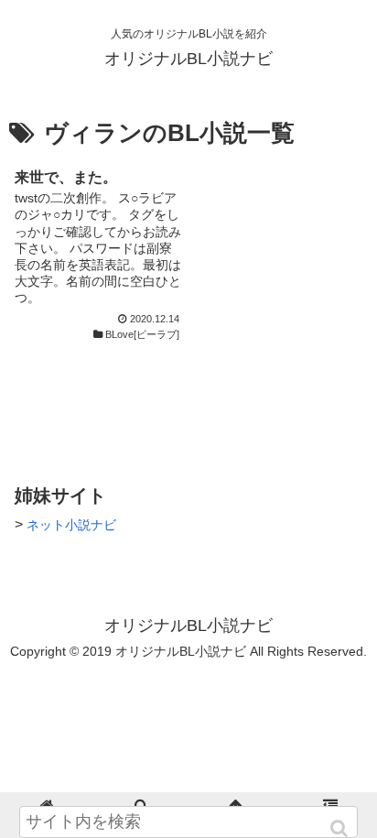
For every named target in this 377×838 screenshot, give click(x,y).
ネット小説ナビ (71, 524)
